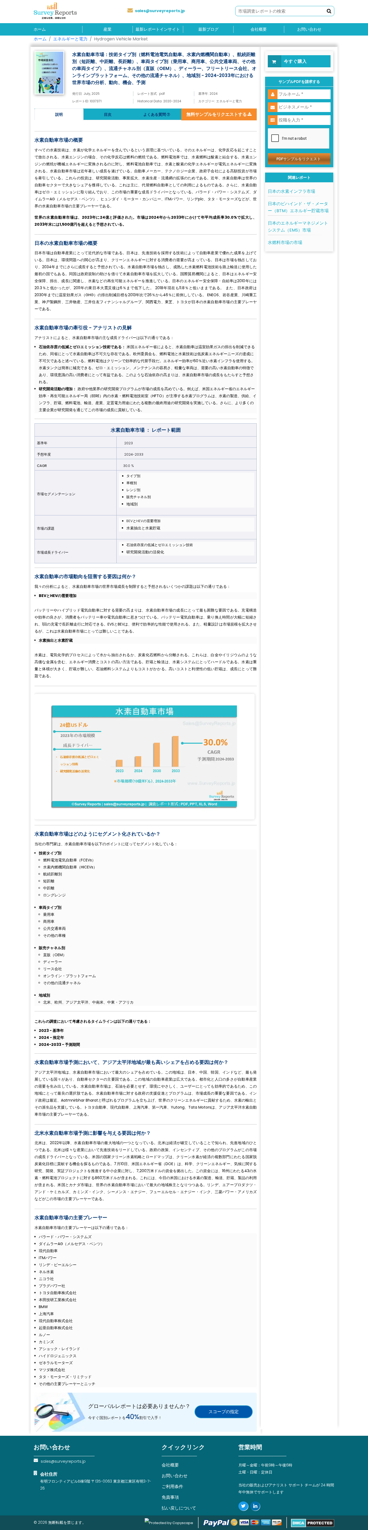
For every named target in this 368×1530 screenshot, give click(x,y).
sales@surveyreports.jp (160, 10)
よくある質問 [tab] (155, 114)
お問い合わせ (309, 29)
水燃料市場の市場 (285, 242)
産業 (107, 29)
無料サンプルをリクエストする (217, 114)
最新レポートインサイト (158, 29)
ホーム (40, 29)
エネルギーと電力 (70, 39)
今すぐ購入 (295, 61)
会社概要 (259, 29)
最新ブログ (208, 29)
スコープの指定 (224, 1412)
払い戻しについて (179, 1508)
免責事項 (170, 1497)
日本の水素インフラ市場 (291, 191)
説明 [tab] (59, 114)
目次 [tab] (108, 114)
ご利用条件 (172, 1486)
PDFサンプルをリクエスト (298, 159)
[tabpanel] (145, 753)
